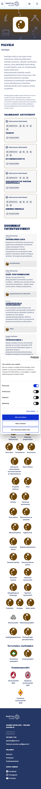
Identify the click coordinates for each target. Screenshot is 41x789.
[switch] (36, 391)
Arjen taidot (30, 608)
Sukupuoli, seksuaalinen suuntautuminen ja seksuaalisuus (14, 470)
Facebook (12, 771)
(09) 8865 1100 (11, 737)
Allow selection (20, 423)
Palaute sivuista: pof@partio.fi (17, 744)
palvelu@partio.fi (12, 741)
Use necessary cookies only (20, 430)
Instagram (13, 775)
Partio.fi (9, 754)
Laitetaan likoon (13, 548)
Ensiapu (20, 608)
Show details (30, 411)
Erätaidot (9, 608)
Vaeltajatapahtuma (13, 637)
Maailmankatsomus (28, 547)
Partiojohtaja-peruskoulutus (27, 638)
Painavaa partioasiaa (25, 503)
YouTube (12, 778)
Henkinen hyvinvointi (27, 579)
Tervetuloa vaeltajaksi (14, 660)
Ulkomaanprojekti (27, 623)
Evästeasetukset (12, 761)
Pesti (28, 487)
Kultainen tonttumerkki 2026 (20, 700)
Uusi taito (9, 452)
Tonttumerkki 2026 (13, 682)
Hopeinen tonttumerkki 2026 (28, 683)
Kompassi (10, 758)
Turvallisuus (20, 452)
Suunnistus (31, 452)
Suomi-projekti (27, 659)
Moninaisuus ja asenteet (26, 518)
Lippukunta (27, 533)
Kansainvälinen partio (28, 563)
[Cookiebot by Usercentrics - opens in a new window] (30, 357)
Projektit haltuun (15, 488)
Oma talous (13, 517)
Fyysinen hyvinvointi (27, 594)
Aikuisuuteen (13, 623)
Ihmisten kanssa (13, 579)
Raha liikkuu (28, 467)
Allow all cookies (20, 417)
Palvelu (13, 502)
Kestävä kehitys (13, 562)
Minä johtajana (15, 533)
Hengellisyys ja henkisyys (13, 594)
